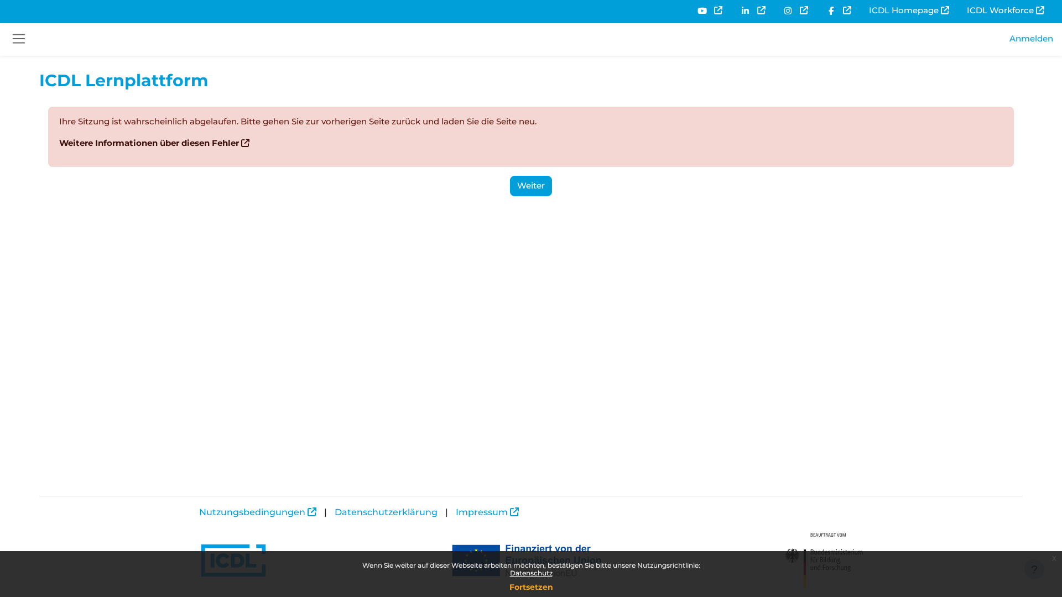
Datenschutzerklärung (386, 512)
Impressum (482, 512)
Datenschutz (531, 573)
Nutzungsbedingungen (252, 512)
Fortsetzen (531, 587)
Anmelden (1031, 38)
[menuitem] (709, 11)
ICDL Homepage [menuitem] (904, 10)
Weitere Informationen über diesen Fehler (149, 143)
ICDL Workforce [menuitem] (1000, 10)
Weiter (531, 185)
